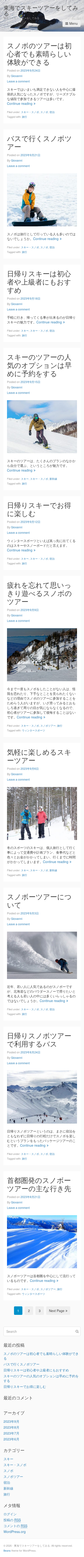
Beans (7, 1550)
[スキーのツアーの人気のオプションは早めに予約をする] (42, 426)
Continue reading (19, 103)
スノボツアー (48, 725)
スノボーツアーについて (39, 900)
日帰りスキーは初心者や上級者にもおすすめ (39, 281)
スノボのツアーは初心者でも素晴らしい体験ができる (39, 53)
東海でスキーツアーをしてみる (41, 10)
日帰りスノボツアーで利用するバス (39, 1039)
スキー (25, 330)
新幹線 (53, 479)
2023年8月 (11, 1427)
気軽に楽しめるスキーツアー (39, 756)
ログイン (10, 1514)
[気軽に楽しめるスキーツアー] (42, 813)
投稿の (12, 1519)
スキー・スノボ (30, 112)
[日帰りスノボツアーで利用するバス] (42, 1096)
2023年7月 (11, 1433)
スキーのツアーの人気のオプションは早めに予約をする (39, 365)
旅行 (24, 116)
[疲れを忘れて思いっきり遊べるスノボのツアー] (42, 654)
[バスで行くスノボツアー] (42, 199)
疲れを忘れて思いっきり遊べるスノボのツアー (39, 593)
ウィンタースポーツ (33, 730)
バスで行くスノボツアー (39, 142)
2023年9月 (11, 1421)
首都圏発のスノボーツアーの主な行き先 (39, 1184)
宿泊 (52, 112)
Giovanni (16, 76)
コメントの (15, 1525)
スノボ (44, 112)
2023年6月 (11, 1439)
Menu (73, 23)
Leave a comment (18, 81)
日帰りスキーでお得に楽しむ (39, 509)
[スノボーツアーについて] (42, 954)
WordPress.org (15, 1531)
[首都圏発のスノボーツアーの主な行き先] (42, 1241)
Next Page (56, 1310)
